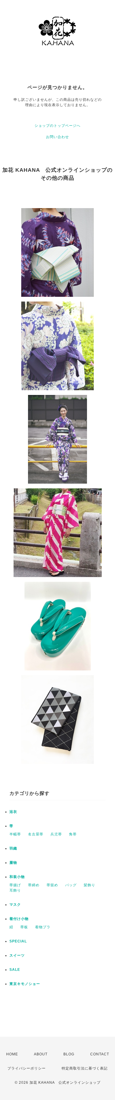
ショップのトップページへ (57, 126)
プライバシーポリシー (26, 1068)
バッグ (71, 885)
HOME (12, 1054)
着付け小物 (19, 919)
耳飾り (15, 890)
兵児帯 (56, 834)
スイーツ (17, 955)
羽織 (13, 848)
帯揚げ (15, 885)
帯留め (52, 885)
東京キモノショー (24, 984)
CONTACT (99, 1054)
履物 (13, 863)
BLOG (68, 1054)
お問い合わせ (57, 137)
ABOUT (40, 1054)
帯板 (24, 927)
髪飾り (89, 885)
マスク (15, 905)
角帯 (73, 834)
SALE (14, 970)
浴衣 (13, 812)
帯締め (34, 885)
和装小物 (17, 877)
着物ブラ (42, 927)
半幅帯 (15, 834)
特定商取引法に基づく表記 (85, 1068)
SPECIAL (18, 941)
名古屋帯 (35, 834)
